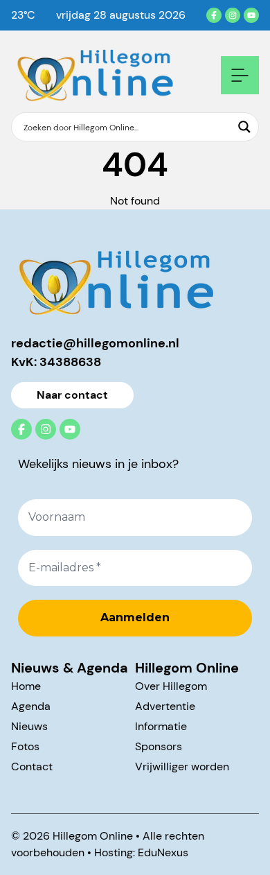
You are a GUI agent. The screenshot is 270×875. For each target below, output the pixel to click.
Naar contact (72, 395)
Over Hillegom (171, 686)
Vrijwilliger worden (182, 766)
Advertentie (165, 706)
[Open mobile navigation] (240, 75)
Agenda (31, 706)
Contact (32, 766)
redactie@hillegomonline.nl (95, 343)
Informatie (161, 726)
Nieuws (29, 726)
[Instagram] (232, 15)
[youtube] (251, 15)
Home (26, 686)
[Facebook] (214, 15)
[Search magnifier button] (244, 127)
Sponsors (158, 746)
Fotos (25, 746)
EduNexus (163, 852)
